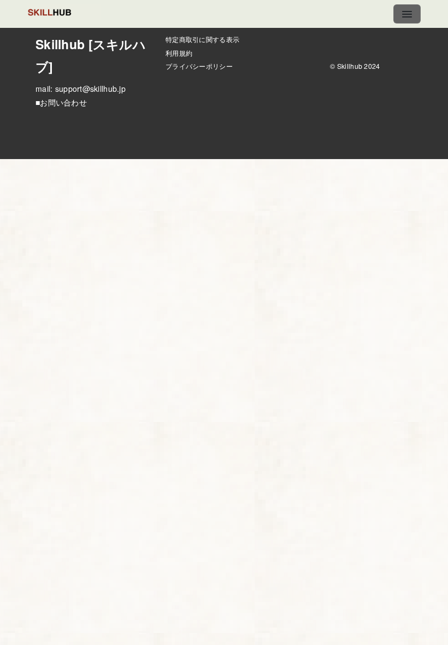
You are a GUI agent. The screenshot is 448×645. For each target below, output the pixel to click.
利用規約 (179, 52)
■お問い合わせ (61, 102)
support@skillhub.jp (90, 88)
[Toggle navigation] (407, 14)
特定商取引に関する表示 (202, 39)
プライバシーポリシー (199, 66)
